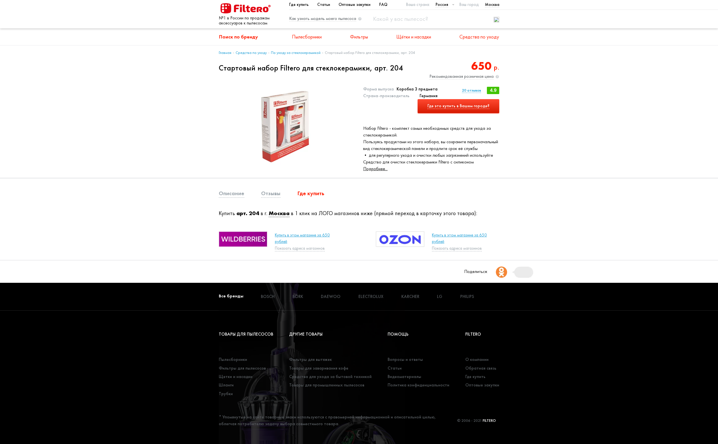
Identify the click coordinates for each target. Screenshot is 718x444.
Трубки (226, 394)
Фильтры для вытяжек (310, 359)
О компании (477, 359)
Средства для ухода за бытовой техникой (330, 376)
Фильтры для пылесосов (242, 368)
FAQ (383, 4)
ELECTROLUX (370, 296)
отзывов (471, 90)
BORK (298, 296)
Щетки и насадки (235, 376)
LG (439, 296)
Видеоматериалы (404, 376)
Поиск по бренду (238, 36)
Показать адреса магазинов (300, 248)
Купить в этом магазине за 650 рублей (302, 238)
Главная (225, 52)
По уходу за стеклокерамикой (296, 52)
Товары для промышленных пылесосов (326, 385)
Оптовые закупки (354, 4)
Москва (279, 213)
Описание (231, 193)
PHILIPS (467, 296)
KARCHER (410, 296)
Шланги (226, 385)
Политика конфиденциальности (418, 385)
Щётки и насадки (413, 36)
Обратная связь (480, 368)
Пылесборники (307, 36)
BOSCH (268, 296)
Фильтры (359, 36)
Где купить (299, 4)
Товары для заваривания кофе (318, 368)
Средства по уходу (479, 36)
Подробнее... (375, 169)
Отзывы (270, 193)
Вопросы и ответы (405, 359)
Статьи (323, 4)
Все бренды (231, 296)
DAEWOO (330, 296)
